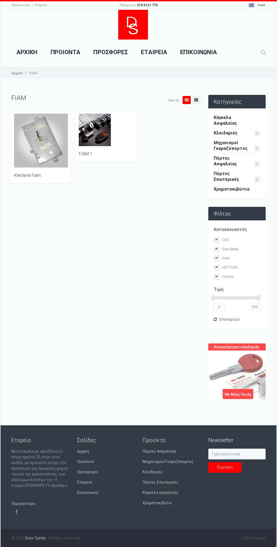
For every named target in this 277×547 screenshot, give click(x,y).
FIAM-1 (86, 153)
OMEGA (228, 277)
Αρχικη (27, 52)
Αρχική (17, 73)
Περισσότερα (23, 503)
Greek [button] (261, 5)
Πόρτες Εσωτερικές (226, 176)
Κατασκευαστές (230, 229)
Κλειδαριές (226, 133)
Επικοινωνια (198, 52)
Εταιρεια (154, 52)
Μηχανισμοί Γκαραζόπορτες (231, 145)
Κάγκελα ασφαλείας (161, 492)
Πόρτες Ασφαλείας (225, 161)
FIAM (226, 258)
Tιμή (218, 289)
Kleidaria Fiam (27, 175)
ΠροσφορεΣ (110, 52)
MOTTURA (230, 267)
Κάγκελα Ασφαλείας (225, 120)
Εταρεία (41, 5)
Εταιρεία (84, 482)
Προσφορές (88, 472)
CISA (225, 240)
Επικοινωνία (20, 5)
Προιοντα (66, 52)
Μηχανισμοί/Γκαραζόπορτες (168, 461)
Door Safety (230, 249)
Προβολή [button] (41, 140)
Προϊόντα (85, 461)
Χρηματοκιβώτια (231, 189)
